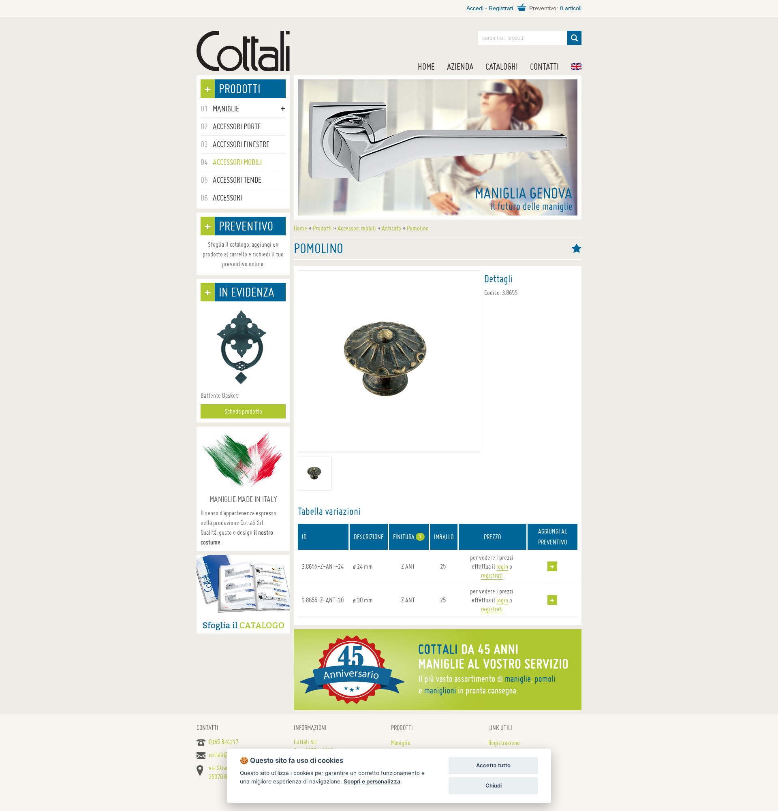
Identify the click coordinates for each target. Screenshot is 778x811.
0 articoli (570, 8)
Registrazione (504, 742)
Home (426, 66)
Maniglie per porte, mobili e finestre (243, 51)
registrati (492, 575)
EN (576, 66)
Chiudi (493, 785)
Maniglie (400, 742)
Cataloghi (501, 66)
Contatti (544, 66)
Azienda (460, 66)
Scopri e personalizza (372, 781)
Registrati (501, 8)
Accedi (474, 8)
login (502, 566)
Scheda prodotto (243, 411)
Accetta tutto (493, 765)
